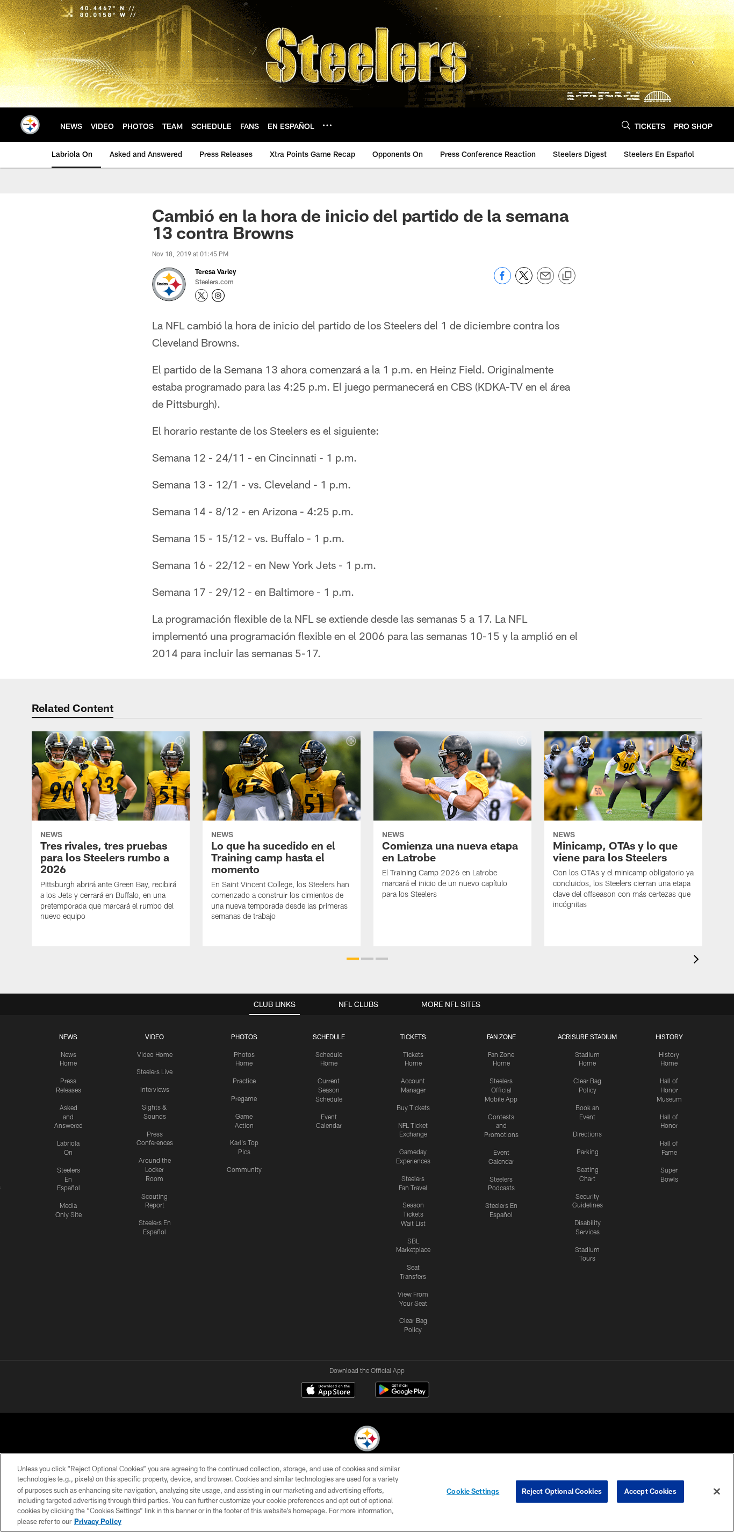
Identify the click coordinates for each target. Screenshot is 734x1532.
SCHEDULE (329, 1036)
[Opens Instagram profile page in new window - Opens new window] (218, 295)
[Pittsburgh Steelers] (367, 1439)
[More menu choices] (327, 125)
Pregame (244, 1098)
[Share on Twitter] (523, 281)
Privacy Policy (97, 1520)
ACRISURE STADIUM (587, 1036)
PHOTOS (244, 1036)
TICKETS (413, 1036)
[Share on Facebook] (502, 281)
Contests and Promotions (501, 1126)
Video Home (154, 1054)
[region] (367, 1492)
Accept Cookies (650, 1491)
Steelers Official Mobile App (501, 1090)
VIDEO (154, 1036)
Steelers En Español (68, 1179)
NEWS (68, 1036)
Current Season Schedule (328, 1090)
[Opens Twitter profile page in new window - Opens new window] (201, 295)
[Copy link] (566, 276)
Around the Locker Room (155, 1169)
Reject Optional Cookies (562, 1491)
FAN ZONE (501, 1036)
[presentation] (698, 960)
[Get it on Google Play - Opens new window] (402, 1395)
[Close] (717, 1492)
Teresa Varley (215, 271)
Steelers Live (154, 1071)
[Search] (626, 125)
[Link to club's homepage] (30, 125)
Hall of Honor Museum (669, 1090)
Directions (587, 1134)
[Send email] (545, 281)
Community (244, 1169)
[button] (353, 958)
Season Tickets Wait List (413, 1214)
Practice (244, 1080)
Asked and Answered (68, 1117)
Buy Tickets (413, 1107)
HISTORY (669, 1036)
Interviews (154, 1089)
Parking (588, 1151)
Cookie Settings (473, 1491)
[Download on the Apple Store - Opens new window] (328, 1391)
